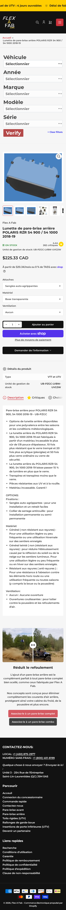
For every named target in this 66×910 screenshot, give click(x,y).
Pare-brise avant (13, 809)
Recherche (9, 847)
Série (10, 117)
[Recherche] (37, 22)
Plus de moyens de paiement (33, 339)
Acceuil (7, 793)
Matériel (8, 292)
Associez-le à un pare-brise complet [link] (33, 713)
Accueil (7, 37)
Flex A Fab (9, 222)
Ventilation (9, 305)
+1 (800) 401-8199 (44, 758)
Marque (13, 87)
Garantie (8, 856)
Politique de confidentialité (20, 864)
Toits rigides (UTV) (14, 818)
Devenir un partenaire (16, 830)
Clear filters (55, 132)
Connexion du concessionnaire (22, 797)
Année (12, 72)
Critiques (38, 397)
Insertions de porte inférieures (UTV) (26, 826)
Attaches (8, 279)
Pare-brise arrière (14, 814)
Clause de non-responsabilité (21, 873)
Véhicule (14, 57)
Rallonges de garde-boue (19, 822)
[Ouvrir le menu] (59, 22)
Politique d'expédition (17, 868)
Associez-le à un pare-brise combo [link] (33, 721)
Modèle (13, 102)
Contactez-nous (13, 805)
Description (15, 397)
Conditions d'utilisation (17, 852)
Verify (13, 133)
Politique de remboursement (21, 860)
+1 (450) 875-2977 (24, 754)
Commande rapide (15, 801)
